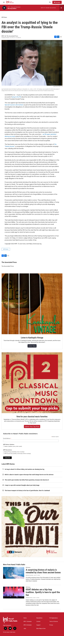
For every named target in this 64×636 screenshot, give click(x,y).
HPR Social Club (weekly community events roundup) (17, 453)
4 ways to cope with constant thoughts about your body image (22, 485)
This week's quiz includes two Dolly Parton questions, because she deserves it (27, 480)
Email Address (7, 438)
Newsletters (39, 618)
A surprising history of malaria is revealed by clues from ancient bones (43, 571)
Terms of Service (53, 621)
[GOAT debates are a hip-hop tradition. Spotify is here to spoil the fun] (13, 592)
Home (25, 618)
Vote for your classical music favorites (31, 416)
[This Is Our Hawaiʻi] (32, 526)
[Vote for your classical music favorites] (32, 382)
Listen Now (32, 346)
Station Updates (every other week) (13, 446)
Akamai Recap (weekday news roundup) (14, 451)
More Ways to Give (41, 628)
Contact (38, 621)
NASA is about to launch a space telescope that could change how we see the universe (29, 474)
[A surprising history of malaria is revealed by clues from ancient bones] (13, 573)
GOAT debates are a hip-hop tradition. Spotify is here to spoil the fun (43, 592)
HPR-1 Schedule (28, 621)
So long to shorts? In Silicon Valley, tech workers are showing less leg (24, 469)
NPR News (4, 17)
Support (38, 625)
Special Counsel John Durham (14, 105)
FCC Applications (53, 618)
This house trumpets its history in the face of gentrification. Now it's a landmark (27, 490)
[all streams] (61, 8)
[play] (4, 8)
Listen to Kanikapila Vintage (32, 337)
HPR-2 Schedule (28, 625)
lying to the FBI (16, 97)
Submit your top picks (32, 426)
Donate (57, 2)
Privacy (51, 625)
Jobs (25, 628)
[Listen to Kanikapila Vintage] (32, 303)
